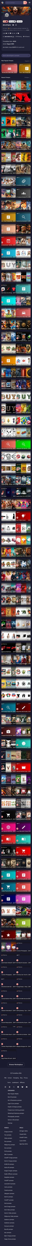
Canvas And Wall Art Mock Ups (7, 663)
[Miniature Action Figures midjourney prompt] (24, 169)
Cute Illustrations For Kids (7, 316)
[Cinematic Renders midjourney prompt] (24, 588)
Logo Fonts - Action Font (6, 627)
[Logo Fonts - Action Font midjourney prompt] (8, 624)
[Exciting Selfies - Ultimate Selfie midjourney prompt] (8, 480)
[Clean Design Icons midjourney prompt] (8, 528)
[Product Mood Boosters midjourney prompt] (24, 372)
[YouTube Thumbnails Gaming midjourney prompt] (8, 372)
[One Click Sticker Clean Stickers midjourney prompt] (8, 1030)
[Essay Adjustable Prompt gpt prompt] (24, 827)
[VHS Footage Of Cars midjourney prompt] (8, 109)
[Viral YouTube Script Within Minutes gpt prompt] (8, 360)
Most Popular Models (13, 1094)
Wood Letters (4, 400)
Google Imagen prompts (10, 1170)
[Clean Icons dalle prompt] (24, 695)
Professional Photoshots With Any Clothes (22, 663)
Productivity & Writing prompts (16, 1110)
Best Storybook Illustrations (22, 209)
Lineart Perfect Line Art (21, 137)
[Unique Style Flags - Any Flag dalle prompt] (24, 420)
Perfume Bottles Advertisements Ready (22, 149)
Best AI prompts (12, 1097)
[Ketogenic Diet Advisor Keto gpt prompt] (24, 923)
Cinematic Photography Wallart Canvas (7, 974)
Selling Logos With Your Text (22, 460)
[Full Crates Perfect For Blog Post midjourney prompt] (8, 468)
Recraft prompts (8, 1229)
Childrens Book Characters (7, 807)
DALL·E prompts (8, 1154)
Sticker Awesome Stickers (22, 436)
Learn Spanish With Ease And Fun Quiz (7, 831)
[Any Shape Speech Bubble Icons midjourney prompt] (24, 540)
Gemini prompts (8, 1197)
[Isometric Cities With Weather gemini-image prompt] (8, 85)
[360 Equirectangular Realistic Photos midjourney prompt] (24, 564)
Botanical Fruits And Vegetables (7, 352)
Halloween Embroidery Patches (7, 1010)
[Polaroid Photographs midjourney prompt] (8, 384)
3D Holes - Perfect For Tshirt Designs (7, 603)
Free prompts (7, 1141)
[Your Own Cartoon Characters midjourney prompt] (24, 528)
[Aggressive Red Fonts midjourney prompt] (8, 647)
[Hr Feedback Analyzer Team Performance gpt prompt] (24, 193)
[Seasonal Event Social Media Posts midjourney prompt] (24, 935)
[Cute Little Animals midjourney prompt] (8, 277)
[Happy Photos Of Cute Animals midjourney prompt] (8, 1054)
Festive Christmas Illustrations (22, 257)
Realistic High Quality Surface (7, 795)
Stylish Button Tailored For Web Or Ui (7, 962)
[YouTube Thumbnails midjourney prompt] (24, 576)
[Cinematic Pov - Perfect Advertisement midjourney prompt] (8, 612)
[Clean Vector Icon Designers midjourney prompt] (8, 289)
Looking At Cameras (5, 185)
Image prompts (8, 1131)
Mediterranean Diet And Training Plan (22, 891)
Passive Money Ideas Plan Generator (7, 819)
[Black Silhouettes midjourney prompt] (24, 97)
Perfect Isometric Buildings (7, 544)
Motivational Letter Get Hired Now (7, 986)
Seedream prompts (9, 1223)
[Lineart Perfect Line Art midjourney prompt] (24, 133)
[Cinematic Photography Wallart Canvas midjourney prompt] (8, 970)
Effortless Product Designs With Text (22, 352)
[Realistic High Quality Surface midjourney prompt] (8, 791)
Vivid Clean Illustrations (22, 364)
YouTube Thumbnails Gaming (7, 376)
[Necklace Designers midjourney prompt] (24, 624)
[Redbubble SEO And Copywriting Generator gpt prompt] (8, 444)
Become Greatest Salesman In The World (7, 938)
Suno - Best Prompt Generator (26, 72)
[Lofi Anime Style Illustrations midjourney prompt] (8, 193)
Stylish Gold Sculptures (21, 328)
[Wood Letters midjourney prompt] (8, 396)
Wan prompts (7, 1232)
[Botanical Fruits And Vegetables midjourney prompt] (8, 348)
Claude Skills (23, 1134)
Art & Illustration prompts (15, 1100)
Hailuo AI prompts (9, 1167)
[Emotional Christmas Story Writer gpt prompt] (24, 743)
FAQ (5, 1078)
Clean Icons (19, 699)
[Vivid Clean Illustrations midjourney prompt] (24, 360)
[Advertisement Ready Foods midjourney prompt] (24, 157)
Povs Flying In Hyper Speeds (22, 125)
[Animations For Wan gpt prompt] (24, 181)
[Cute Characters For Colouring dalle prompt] (8, 432)
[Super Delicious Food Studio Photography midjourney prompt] (24, 109)
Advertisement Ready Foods (22, 161)
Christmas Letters (20, 400)
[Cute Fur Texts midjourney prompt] (24, 277)
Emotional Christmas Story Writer (22, 747)
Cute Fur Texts (19, 280)
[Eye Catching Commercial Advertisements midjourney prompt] (8, 552)
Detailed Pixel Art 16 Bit (6, 759)
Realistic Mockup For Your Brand (22, 819)
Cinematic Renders (20, 592)
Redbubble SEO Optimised (22, 448)
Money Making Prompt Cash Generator (22, 855)
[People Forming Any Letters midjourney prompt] (8, 265)
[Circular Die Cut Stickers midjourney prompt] (24, 1030)
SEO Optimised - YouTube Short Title (7, 245)
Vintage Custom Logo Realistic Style (22, 867)
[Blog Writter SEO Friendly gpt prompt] (24, 707)
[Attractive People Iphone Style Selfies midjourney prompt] (24, 241)
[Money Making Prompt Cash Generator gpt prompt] (24, 851)
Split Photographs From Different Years (22, 603)
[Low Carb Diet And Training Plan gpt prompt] (8, 875)
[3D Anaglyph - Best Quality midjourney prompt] (8, 588)
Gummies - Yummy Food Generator (22, 412)
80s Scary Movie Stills (21, 388)
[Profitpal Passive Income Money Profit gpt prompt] (8, 887)
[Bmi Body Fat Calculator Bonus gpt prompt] (24, 959)
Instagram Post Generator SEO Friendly (7, 735)
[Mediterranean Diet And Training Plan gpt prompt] (24, 887)
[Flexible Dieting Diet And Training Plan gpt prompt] (24, 875)
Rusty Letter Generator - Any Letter (7, 412)
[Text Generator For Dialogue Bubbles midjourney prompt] (8, 671)
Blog (21, 1078)
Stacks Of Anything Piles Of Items (22, 472)
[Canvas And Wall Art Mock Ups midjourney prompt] (8, 659)
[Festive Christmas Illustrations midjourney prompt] (24, 253)
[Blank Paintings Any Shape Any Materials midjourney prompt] (24, 791)
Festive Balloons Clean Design (7, 699)
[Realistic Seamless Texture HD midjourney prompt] (24, 755)
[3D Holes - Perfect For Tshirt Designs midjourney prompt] (8, 600)
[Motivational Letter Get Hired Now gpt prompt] (8, 982)
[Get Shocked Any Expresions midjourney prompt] (24, 1018)
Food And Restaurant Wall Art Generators (22, 89)
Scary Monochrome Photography (7, 173)
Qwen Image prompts (10, 1236)
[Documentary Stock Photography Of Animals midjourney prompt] (24, 552)
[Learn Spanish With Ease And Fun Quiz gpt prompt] (8, 827)
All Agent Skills (24, 1131)
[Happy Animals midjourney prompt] (24, 779)
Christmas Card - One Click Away (22, 974)
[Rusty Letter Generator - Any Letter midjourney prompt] (8, 408)
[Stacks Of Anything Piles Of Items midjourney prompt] (24, 468)
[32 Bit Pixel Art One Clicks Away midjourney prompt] (8, 779)
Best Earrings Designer (6, 340)
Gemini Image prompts (10, 1161)
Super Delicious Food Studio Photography (22, 113)
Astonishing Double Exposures (22, 615)
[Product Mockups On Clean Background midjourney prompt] (24, 636)
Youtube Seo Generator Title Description (22, 221)
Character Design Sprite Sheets (7, 1022)
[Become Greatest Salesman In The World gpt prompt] (8, 935)
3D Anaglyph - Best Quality (7, 592)
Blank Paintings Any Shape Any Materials (22, 795)
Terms (9, 1082)
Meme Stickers (4, 161)
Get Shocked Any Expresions (22, 1022)
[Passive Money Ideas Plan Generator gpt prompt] (8, 815)
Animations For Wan (21, 185)
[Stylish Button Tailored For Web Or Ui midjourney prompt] (8, 959)
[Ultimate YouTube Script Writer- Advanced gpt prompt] (24, 767)
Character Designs (20, 807)
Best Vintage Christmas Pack (7, 771)
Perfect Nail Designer (6, 508)
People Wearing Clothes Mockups (7, 580)
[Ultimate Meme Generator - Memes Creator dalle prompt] (8, 719)
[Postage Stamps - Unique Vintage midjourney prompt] (24, 982)
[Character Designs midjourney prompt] (24, 803)
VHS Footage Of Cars (5, 113)
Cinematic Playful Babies (7, 1046)
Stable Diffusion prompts (10, 1174)
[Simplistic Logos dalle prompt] (8, 456)
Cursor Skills (23, 1140)
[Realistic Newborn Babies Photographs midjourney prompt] (8, 923)
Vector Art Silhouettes (6, 520)
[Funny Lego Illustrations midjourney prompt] (8, 324)
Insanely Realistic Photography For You (7, 998)
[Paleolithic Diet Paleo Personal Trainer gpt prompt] (24, 899)
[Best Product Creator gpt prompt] (24, 516)
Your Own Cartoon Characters (22, 532)
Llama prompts (8, 1187)
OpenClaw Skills (24, 1144)
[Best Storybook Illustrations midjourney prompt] (24, 205)
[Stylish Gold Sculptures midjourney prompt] (24, 324)
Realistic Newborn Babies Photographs (7, 926)
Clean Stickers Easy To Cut (7, 687)
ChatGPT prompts (9, 1180)
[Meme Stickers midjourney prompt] (8, 157)
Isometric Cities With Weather (7, 89)
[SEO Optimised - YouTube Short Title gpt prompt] (8, 241)
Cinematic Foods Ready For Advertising (22, 233)
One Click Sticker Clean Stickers (7, 1034)
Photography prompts (13, 1116)
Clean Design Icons (5, 532)
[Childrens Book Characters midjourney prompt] (8, 803)
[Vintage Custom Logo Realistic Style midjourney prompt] (24, 863)
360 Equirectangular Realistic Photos (22, 568)
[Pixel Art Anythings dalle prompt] (24, 480)
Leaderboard (15, 1082)
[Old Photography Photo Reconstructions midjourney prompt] (8, 863)
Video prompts (8, 1138)
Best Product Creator (21, 520)
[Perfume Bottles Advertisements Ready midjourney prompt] (24, 145)
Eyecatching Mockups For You (22, 723)
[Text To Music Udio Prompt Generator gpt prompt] (8, 301)
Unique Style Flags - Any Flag (22, 424)
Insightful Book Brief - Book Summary (22, 843)
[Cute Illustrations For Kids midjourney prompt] (8, 313)
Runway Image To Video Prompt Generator (22, 292)
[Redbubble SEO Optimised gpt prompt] (24, 444)
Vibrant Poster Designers (7, 125)
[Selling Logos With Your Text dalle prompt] (24, 456)
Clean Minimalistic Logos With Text (22, 687)
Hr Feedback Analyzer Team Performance (22, 197)
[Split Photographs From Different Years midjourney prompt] (24, 600)
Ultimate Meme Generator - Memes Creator (7, 723)
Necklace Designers (20, 627)
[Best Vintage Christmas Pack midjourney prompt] (8, 767)
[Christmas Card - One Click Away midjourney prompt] (24, 970)
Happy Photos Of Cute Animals (7, 1058)
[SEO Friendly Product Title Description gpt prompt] (8, 707)
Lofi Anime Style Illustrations (7, 197)
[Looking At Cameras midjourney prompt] (8, 181)
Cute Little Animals (5, 280)
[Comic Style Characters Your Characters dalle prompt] (8, 420)
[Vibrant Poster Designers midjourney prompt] (8, 121)
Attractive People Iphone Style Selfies (22, 245)
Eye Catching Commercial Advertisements (7, 556)
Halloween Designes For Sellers (22, 1046)
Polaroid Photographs (6, 388)
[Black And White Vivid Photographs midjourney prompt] (8, 851)
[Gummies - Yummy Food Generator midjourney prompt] (24, 408)
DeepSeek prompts (9, 1177)
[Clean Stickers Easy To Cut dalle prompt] (8, 683)
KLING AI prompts (9, 1164)
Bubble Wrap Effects (5, 101)
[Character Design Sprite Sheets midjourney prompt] (8, 1018)
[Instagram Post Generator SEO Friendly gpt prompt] (8, 731)
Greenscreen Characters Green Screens (7, 137)
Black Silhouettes (20, 101)
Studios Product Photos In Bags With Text (22, 340)
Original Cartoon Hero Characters (7, 568)
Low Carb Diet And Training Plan (7, 879)
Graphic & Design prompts (15, 1107)
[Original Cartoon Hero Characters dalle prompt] (8, 564)
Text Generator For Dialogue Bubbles (7, 675)
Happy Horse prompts (10, 1239)
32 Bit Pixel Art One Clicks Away (7, 783)
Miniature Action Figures (22, 173)
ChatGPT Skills (23, 1137)
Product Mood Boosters (21, 376)
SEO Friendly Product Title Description (7, 711)
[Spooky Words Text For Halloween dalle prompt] (24, 492)
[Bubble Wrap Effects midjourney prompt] (8, 97)
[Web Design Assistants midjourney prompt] (8, 743)
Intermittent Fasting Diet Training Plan (7, 903)
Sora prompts (7, 1148)
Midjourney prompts (9, 1144)
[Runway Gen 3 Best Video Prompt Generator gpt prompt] (9, 68)
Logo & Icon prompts (13, 1103)
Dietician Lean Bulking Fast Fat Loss (7, 233)
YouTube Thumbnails (21, 580)
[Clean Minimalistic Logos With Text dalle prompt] (24, 683)
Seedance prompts (9, 1219)
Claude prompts (8, 1190)
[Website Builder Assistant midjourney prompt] (24, 994)
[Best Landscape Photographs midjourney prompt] (24, 301)
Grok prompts (7, 1203)
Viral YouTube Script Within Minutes (7, 364)
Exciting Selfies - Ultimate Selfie (7, 484)
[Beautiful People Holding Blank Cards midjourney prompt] (8, 947)
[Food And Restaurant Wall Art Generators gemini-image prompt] (24, 85)
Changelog (16, 1078)
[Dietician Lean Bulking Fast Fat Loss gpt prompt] (8, 229)
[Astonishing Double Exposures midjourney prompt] (24, 612)
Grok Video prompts (9, 1210)
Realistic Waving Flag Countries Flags (22, 915)
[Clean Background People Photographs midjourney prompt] (8, 636)
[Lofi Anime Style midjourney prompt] (8, 205)
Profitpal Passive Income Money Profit (7, 891)
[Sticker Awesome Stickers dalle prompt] (24, 432)
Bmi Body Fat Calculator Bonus (22, 962)
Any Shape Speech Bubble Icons (22, 544)
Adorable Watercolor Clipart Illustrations (22, 675)
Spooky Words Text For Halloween (22, 496)
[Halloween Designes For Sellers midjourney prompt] (24, 1042)
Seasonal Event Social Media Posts (22, 938)
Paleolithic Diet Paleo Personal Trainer (22, 903)
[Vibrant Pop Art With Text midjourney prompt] (24, 504)
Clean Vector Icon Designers (7, 292)
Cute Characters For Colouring (7, 436)
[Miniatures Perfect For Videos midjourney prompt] (8, 145)
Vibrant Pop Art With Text (22, 508)
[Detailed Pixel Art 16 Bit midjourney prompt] (8, 755)
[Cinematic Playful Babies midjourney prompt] (8, 1042)
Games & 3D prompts (13, 1120)
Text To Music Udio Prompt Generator (7, 304)
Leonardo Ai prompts (9, 1184)
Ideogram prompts (9, 1193)
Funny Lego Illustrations (6, 328)
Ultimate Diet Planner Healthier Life (7, 843)
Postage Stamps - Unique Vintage (22, 986)
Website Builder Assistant (22, 998)
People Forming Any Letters (7, 269)
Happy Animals (19, 783)
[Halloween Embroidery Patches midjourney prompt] (8, 1006)
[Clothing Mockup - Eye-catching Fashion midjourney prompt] (24, 1006)
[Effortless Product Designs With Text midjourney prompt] (24, 348)
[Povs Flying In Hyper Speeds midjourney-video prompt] (24, 121)
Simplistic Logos (5, 460)
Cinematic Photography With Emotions (22, 950)
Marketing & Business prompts (16, 1113)
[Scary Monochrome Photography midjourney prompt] (8, 169)
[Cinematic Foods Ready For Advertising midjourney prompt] (24, 229)
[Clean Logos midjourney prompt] (8, 492)
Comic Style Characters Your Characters (7, 424)
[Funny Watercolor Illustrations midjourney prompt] (8, 911)
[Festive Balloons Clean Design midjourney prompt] (8, 695)
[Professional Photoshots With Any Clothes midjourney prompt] (24, 659)
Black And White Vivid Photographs (7, 855)
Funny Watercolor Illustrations (7, 915)
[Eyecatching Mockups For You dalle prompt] (24, 719)
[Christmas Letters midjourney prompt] (24, 396)
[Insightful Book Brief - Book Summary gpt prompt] (24, 839)
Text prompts (7, 1135)
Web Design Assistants (6, 747)
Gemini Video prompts (10, 1213)
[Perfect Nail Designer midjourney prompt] (8, 504)
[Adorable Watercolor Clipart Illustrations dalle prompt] (24, 671)
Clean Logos (3, 496)
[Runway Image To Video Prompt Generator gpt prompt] (24, 289)
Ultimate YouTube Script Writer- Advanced (22, 771)
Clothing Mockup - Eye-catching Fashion (22, 1010)
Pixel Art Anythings (20, 484)
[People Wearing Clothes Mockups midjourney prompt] (8, 576)
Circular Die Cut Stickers (21, 1034)
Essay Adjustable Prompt (22, 831)
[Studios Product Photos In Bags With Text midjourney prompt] (24, 336)
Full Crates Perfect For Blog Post (7, 472)
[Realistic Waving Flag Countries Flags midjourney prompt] (24, 911)
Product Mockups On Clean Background (22, 639)
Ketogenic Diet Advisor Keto (22, 926)
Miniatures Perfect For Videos (7, 149)
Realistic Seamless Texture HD (22, 759)
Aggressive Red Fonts (6, 651)
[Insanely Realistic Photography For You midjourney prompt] (8, 994)
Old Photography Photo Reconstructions (7, 867)
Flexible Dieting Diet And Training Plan (22, 879)
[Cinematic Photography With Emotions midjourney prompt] (24, 947)
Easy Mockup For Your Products (22, 735)
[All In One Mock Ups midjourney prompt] (24, 647)
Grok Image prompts (9, 1206)
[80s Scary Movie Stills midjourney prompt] (24, 384)
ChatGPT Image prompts (10, 1157)
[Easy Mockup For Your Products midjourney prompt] (24, 731)
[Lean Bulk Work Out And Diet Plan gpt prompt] (8, 253)
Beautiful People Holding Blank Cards (7, 950)
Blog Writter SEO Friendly (22, 711)
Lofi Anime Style (4, 209)
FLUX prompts (8, 1151)
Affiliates (22, 1082)
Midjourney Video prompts (11, 1216)
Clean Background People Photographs (7, 639)
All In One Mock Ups (20, 651)
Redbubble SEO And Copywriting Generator (7, 448)
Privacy (26, 1078)
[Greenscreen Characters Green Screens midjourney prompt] (8, 133)
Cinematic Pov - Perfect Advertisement (7, 615)
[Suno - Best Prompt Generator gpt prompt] (8, 217)
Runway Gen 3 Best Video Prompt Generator (8, 72)
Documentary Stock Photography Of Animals (22, 556)
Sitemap (10, 1123)
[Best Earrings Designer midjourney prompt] (8, 336)
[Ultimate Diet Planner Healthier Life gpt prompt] (8, 839)
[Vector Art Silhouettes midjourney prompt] (8, 516)
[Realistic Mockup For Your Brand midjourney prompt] (24, 815)
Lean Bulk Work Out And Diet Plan (7, 257)
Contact (10, 1078)
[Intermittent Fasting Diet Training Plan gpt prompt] (8, 899)
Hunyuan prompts (9, 1226)
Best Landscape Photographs (22, 304)
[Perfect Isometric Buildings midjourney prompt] (8, 540)
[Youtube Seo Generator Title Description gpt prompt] (24, 217)
